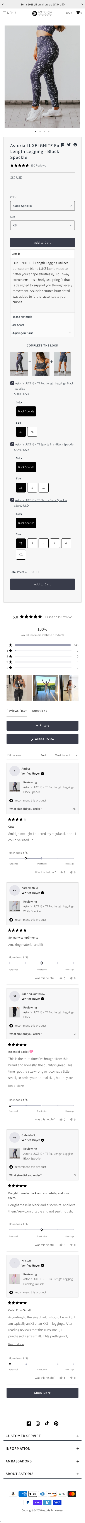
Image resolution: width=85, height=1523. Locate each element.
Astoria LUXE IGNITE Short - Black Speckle (41, 500)
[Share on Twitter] (69, 145)
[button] (28, 165)
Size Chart (18, 325)
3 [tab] (44, 131)
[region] (42, 688)
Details (16, 254)
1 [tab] (36, 131)
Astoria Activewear (52, 1510)
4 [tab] (49, 131)
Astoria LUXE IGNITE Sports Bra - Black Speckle (44, 444)
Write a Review (49, 740)
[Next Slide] (74, 688)
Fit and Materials (22, 317)
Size (12, 217)
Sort (44, 755)
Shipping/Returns (22, 333)
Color (13, 197)
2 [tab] (40, 131)
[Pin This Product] (75, 145)
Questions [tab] (39, 712)
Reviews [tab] (17, 712)
